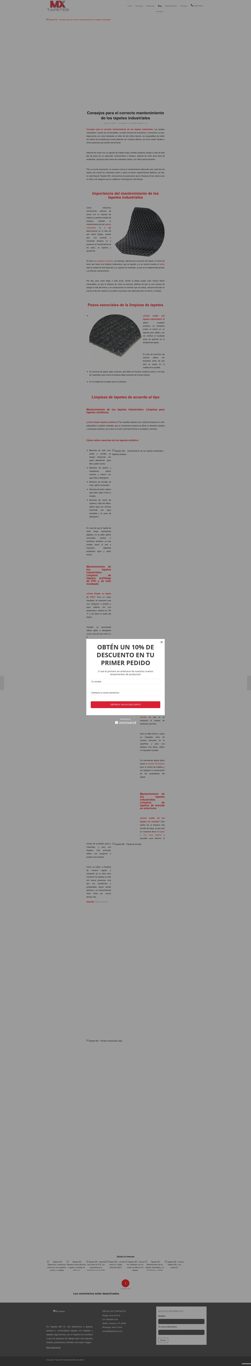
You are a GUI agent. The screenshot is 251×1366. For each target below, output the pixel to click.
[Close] (161, 642)
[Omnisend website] (125, 721)
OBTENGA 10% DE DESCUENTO (125, 704)
